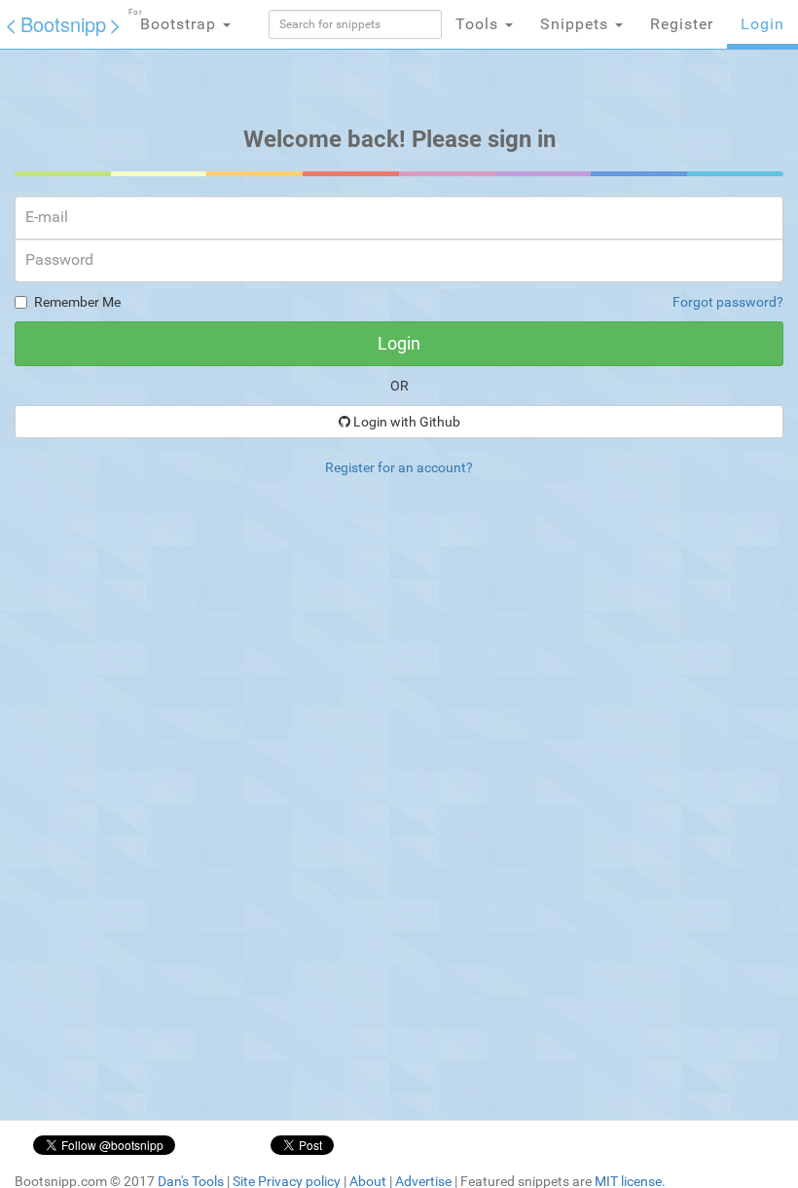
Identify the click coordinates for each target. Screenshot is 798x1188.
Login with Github (405, 421)
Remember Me (77, 302)
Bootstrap (174, 20)
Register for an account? (399, 467)
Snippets (576, 24)
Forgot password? (727, 302)
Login (762, 24)
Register (681, 24)
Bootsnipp (63, 24)
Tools (479, 24)
